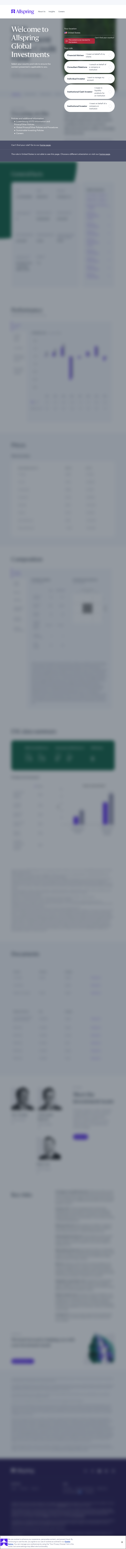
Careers (61, 11)
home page (45, 145)
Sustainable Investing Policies (30, 130)
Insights (52, 11)
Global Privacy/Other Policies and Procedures (37, 127)
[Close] (122, 1542)
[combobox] (89, 32)
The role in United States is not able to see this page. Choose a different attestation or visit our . (61, 154)
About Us (41, 11)
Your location (70, 28)
